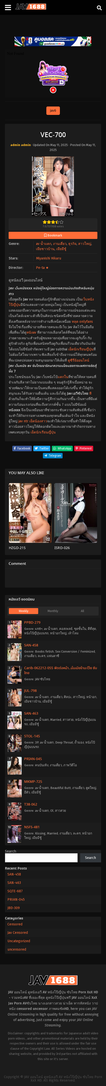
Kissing (40, 833)
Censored (14, 924)
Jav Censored (17, 933)
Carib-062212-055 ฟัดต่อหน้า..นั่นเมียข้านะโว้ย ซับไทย (60, 671)
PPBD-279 (32, 622)
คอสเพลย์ (65, 629)
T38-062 (30, 804)
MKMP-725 (33, 781)
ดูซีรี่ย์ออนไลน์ (78, 360)
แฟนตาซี (53, 656)
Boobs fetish (44, 651)
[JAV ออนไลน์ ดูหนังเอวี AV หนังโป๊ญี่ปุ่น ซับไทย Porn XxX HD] (31, 8)
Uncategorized (18, 941)
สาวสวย (68, 720)
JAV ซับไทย (42, 679)
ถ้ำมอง (79, 742)
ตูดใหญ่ (91, 788)
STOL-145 (32, 736)
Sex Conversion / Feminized (75, 651)
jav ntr (23, 421)
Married (55, 720)
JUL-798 (30, 690)
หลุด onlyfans (82, 321)
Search (10, 851)
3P (36, 742)
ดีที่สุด (92, 629)
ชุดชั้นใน (80, 629)
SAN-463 (31, 713)
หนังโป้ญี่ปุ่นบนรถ (36, 633)
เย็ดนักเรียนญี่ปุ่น (80, 349)
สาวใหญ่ (84, 244)
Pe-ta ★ (42, 268)
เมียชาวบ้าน (45, 249)
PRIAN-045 (33, 759)
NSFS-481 (32, 827)
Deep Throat (64, 742)
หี (90, 393)
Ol (51, 810)
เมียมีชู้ (61, 249)
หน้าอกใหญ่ (58, 633)
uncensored (16, 949)
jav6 (53, 110)
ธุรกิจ (72, 244)
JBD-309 (13, 908)
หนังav (31, 332)
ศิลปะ (67, 697)
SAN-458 (31, 645)
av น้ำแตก (43, 244)
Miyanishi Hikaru (48, 258)
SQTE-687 (15, 891)
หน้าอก (91, 697)
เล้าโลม (73, 633)
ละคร (41, 656)
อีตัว (27, 792)
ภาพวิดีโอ (70, 765)
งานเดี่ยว (60, 244)
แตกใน (63, 377)
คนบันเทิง (41, 765)
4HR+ (38, 629)
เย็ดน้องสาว (38, 421)
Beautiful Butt (60, 788)
